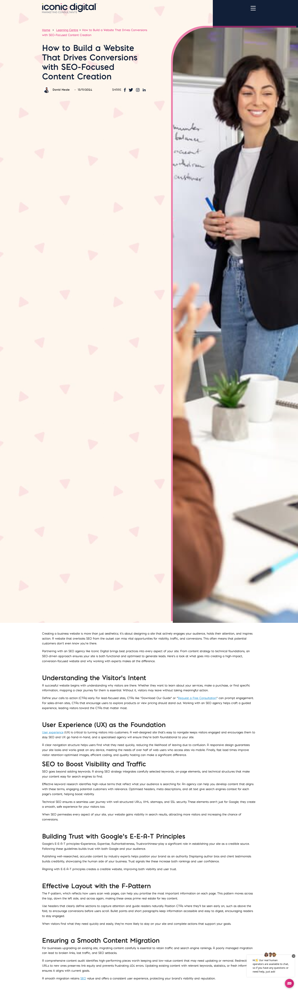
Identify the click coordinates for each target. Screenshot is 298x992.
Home (46, 30)
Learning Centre (67, 30)
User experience (52, 732)
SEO (83, 978)
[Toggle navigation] (253, 8)
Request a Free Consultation (197, 698)
